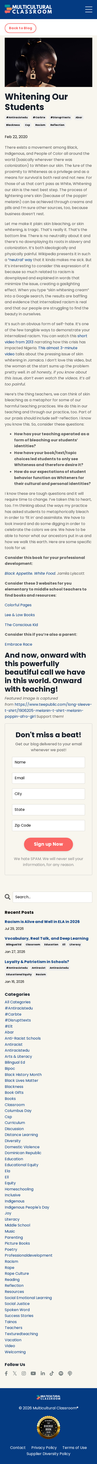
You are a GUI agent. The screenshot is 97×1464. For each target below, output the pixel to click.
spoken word (17, 1309)
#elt (9, 1026)
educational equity (19, 974)
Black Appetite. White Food (30, 573)
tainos (11, 1322)
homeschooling (19, 1189)
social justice (17, 1303)
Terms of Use (74, 1447)
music (10, 1231)
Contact (18, 1447)
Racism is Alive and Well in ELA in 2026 (42, 921)
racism (40, 125)
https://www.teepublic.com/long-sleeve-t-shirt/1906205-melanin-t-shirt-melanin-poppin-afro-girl (48, 710)
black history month (23, 1074)
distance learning (21, 1134)
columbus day (18, 1110)
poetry (11, 1249)
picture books (17, 1243)
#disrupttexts (60, 117)
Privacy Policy (44, 1447)
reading (12, 1279)
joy (8, 1213)
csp (27, 125)
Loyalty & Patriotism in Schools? (37, 962)
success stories (19, 1315)
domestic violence (22, 1147)
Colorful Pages (18, 605)
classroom (33, 944)
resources (14, 1291)
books (10, 1098)
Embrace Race (18, 644)
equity (10, 1183)
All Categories (18, 1002)
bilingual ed (13, 944)
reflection (57, 125)
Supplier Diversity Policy (48, 1453)
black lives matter (21, 1080)
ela (7, 1171)
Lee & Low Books (20, 615)
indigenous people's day (27, 1207)
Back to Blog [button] (20, 28)
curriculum (15, 1122)
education (51, 944)
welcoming (15, 1352)
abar (79, 117)
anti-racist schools (23, 1038)
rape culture (17, 1273)
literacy (75, 944)
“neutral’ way (20, 259)
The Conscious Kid (21, 624)
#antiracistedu (17, 117)
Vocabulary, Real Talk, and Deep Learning (47, 938)
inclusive (12, 1195)
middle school (17, 1225)
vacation (13, 1340)
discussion (14, 1129)
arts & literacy (18, 1056)
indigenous (14, 1201)
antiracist (38, 968)
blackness (13, 125)
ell (63, 944)
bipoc (10, 1068)
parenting (14, 1237)
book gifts (14, 1092)
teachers (13, 1327)
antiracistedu (59, 968)
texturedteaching (21, 1334)
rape (9, 1267)
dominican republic (23, 1153)
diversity (13, 1141)
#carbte (39, 117)
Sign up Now (48, 844)
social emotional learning (28, 1297)
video (10, 1346)
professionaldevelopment (29, 1255)
